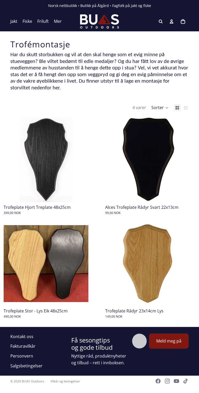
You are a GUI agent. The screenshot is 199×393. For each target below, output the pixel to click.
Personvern (21, 356)
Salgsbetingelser (26, 366)
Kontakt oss (21, 336)
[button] (159, 107)
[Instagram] (167, 381)
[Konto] (171, 21)
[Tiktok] (185, 381)
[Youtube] (176, 381)
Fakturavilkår (22, 346)
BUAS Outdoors (33, 381)
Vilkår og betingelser (65, 381)
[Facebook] (158, 381)
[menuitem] (57, 21)
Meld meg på (168, 341)
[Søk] (160, 21)
